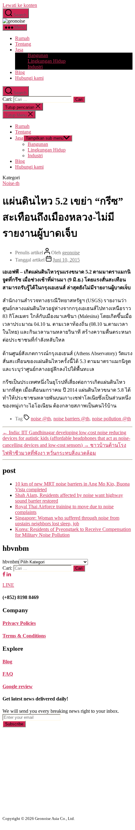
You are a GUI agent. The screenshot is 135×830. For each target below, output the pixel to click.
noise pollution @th (111, 418)
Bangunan (38, 55)
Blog (20, 72)
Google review (18, 686)
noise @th (41, 418)
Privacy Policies (19, 623)
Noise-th (11, 183)
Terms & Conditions (24, 635)
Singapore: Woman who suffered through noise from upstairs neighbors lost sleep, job (67, 520)
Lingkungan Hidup (47, 61)
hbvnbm (11, 561)
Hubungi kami (29, 78)
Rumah (22, 38)
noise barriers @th (71, 418)
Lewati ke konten (20, 5)
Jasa (19, 49)
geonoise (71, 252)
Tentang (23, 44)
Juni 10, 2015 (66, 259)
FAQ (8, 674)
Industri (35, 66)
